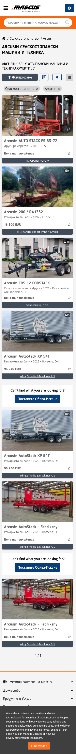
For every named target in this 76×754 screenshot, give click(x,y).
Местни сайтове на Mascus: (31, 682)
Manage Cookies (32, 733)
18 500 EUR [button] (12, 224)
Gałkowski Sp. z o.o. (37, 305)
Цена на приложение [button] (19, 153)
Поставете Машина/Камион (69, 8)
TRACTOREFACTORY (37, 160)
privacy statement (16, 737)
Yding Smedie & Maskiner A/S (37, 376)
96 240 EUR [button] (12, 369)
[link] (37, 115)
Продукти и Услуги (17, 699)
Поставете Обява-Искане (37, 399)
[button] (20, 77)
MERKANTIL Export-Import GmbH (37, 232)
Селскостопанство (24, 38)
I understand (39, 745)
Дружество (11, 690)
